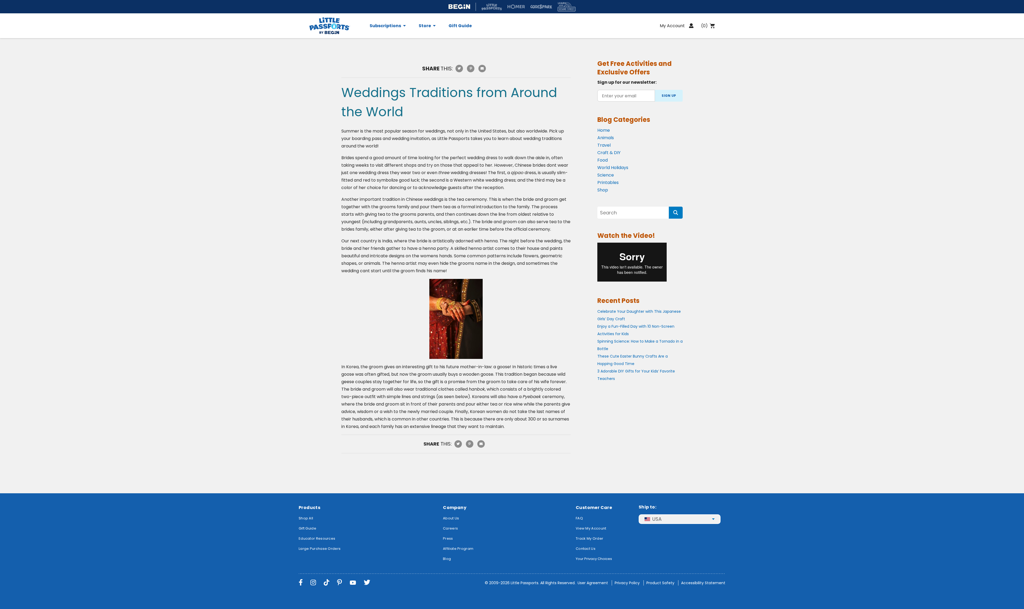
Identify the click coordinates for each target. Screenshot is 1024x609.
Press (448, 538)
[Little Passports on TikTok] (326, 582)
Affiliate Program (458, 548)
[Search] (676, 213)
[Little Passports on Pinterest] (339, 582)
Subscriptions (385, 26)
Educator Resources (317, 538)
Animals (605, 138)
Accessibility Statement (703, 583)
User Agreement (593, 583)
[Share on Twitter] (459, 68)
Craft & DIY (609, 153)
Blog (447, 558)
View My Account (591, 528)
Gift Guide (460, 26)
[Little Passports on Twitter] (367, 582)
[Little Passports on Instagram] (313, 582)
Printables (608, 182)
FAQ (579, 518)
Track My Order (589, 538)
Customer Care (594, 507)
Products (309, 507)
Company (454, 507)
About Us (451, 518)
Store (425, 26)
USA (657, 519)
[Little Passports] (336, 25)
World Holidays (612, 168)
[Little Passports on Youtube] (353, 582)
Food (602, 160)
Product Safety (660, 583)
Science (605, 175)
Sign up (669, 95)
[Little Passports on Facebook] (301, 582)
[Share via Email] (482, 68)
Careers (450, 528)
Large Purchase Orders (320, 548)
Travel (604, 145)
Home (603, 130)
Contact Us (585, 548)
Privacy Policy (627, 583)
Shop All (306, 518)
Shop (602, 190)
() (704, 26)
